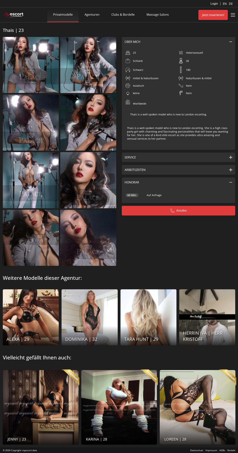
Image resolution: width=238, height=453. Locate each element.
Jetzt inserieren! (213, 15)
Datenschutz (196, 450)
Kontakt (231, 450)
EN (225, 4)
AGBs (222, 450)
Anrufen (181, 210)
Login (214, 3)
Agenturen (92, 14)
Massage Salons (158, 14)
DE (231, 4)
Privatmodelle (63, 14)
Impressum (211, 450)
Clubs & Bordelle (123, 14)
